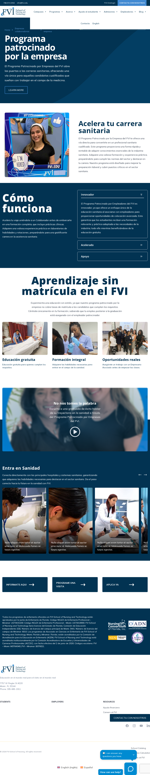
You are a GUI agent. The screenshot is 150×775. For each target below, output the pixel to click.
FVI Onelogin (109, 3)
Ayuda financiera (111, 707)
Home (7, 30)
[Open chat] (130, 769)
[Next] (145, 475)
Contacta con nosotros (132, 3)
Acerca (69, 11)
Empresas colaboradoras (22, 30)
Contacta (85, 23)
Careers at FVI (110, 712)
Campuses (39, 11)
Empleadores (127, 11)
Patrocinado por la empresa (53, 30)
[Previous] (140, 475)
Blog (141, 11)
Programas (54, 11)
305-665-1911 (14, 689)
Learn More (16, 90)
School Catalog (138, 748)
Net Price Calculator (140, 753)
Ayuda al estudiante (88, 11)
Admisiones (109, 11)
